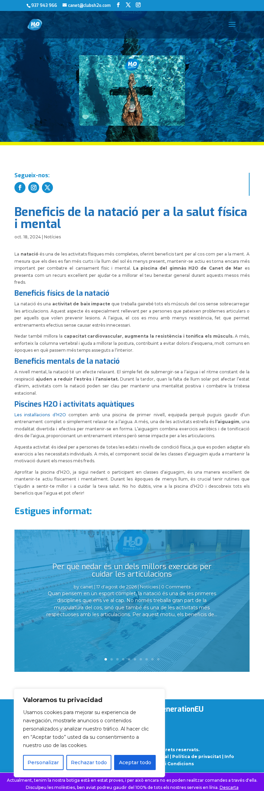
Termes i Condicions (170, 763)
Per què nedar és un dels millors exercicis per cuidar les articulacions (132, 570)
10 (158, 659)
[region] (89, 733)
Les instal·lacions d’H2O (40, 414)
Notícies (52, 236)
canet (86, 586)
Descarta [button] (229, 787)
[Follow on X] (47, 187)
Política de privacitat (196, 756)
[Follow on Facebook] (19, 187)
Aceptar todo (135, 762)
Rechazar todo (89, 762)
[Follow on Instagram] (33, 187)
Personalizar (43, 762)
